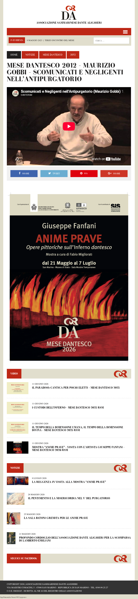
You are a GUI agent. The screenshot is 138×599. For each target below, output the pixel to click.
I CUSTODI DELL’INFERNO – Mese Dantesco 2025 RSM (68, 407)
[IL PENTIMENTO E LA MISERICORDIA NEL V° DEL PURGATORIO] (15, 502)
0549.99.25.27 (102, 587)
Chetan (13, 597)
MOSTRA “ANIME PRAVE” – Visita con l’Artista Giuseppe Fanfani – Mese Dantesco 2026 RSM (78, 449)
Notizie (30, 54)
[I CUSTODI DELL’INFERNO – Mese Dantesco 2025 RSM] (17, 411)
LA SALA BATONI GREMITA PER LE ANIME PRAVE (56, 518)
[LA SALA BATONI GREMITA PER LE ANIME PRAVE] (13, 522)
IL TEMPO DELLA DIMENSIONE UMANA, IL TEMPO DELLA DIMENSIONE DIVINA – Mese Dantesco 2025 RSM (77, 429)
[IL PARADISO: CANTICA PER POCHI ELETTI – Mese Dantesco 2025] (17, 392)
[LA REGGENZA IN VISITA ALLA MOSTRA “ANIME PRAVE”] (17, 482)
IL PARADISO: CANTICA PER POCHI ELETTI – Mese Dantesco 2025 (76, 387)
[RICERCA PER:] (111, 40)
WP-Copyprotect (21, 597)
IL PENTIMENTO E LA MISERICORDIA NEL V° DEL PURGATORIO (69, 498)
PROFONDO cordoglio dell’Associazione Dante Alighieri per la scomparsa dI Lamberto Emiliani (75, 539)
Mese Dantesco (52, 54)
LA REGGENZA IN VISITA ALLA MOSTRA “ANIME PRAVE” (69, 482)
